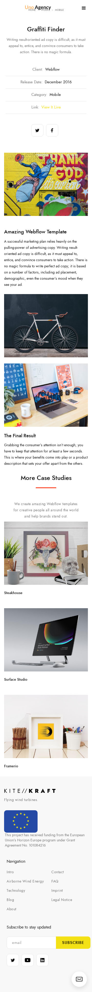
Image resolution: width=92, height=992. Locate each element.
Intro (10, 872)
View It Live (51, 107)
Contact (57, 872)
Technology (16, 891)
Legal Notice (61, 900)
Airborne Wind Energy (25, 881)
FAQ (55, 881)
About (11, 909)
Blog (10, 900)
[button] (84, 8)
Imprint (57, 891)
